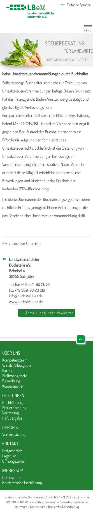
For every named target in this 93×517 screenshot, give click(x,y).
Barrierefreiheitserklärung (22, 482)
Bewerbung (11, 380)
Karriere (8, 370)
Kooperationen (13, 386)
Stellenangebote (14, 375)
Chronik (10, 427)
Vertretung (10, 412)
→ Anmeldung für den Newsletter (46, 312)
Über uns (11, 353)
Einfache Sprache (79, 4)
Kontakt (10, 444)
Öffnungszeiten (13, 461)
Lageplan (9, 455)
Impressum (12, 470)
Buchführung (12, 402)
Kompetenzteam (15, 359)
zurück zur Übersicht (25, 243)
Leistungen (13, 395)
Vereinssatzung (14, 434)
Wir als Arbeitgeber (17, 365)
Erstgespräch (12, 450)
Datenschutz (11, 477)
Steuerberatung (14, 407)
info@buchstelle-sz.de (26, 295)
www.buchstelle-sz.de (26, 301)
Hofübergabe (12, 417)
